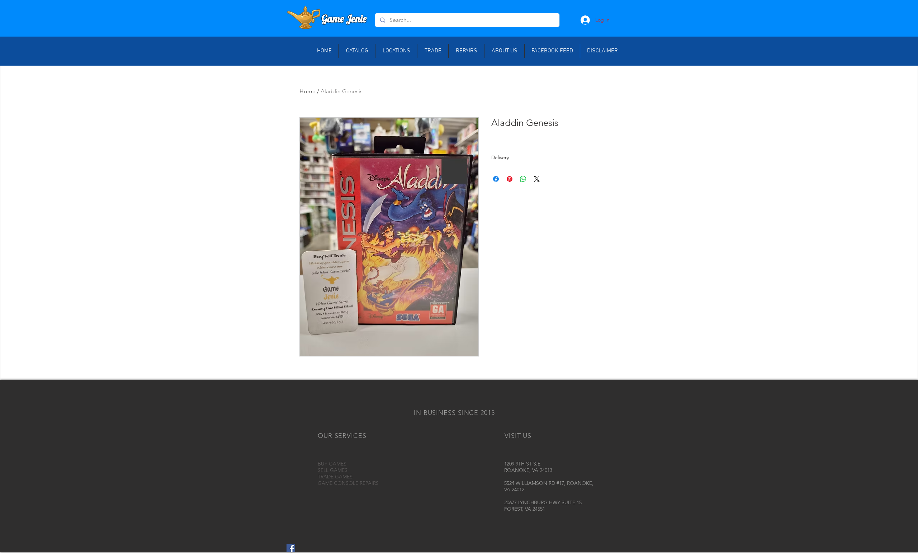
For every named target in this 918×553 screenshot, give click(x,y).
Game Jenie (344, 18)
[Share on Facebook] (496, 179)
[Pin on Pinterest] (509, 179)
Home (307, 91)
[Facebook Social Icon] (291, 548)
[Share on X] (537, 179)
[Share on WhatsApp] (523, 179)
